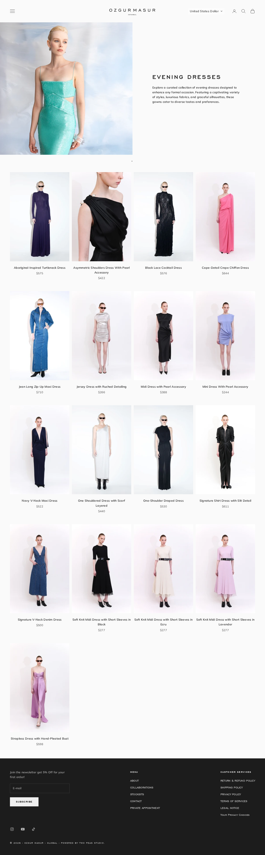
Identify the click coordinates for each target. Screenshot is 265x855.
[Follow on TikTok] (33, 829)
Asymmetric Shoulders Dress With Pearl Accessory (101, 270)
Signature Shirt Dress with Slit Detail (225, 500)
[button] (206, 11)
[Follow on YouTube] (23, 829)
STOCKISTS (137, 794)
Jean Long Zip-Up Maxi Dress (40, 387)
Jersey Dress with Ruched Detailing (102, 387)
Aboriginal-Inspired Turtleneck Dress (39, 268)
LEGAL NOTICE (229, 807)
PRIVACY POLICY (230, 794)
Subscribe (24, 801)
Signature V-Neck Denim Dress (40, 619)
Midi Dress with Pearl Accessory (163, 387)
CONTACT (136, 801)
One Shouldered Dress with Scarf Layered (101, 503)
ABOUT (134, 780)
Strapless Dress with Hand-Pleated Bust (40, 738)
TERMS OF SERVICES (233, 801)
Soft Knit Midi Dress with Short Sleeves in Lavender (225, 622)
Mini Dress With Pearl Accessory (225, 387)
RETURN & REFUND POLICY (237, 780)
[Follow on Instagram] (12, 829)
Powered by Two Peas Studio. (83, 843)
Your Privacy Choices (235, 814)
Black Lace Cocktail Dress (163, 268)
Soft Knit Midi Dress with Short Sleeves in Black (101, 622)
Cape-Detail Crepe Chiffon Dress (225, 268)
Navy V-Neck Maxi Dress (39, 500)
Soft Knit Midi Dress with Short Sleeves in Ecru (163, 622)
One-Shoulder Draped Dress (163, 500)
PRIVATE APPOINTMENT (145, 807)
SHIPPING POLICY (231, 787)
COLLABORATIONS (141, 787)
